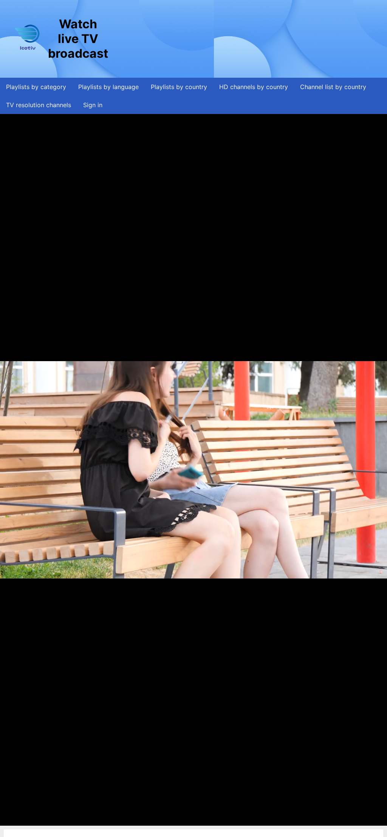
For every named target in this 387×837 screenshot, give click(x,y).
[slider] (191, 819)
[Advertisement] (247, 39)
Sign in (92, 105)
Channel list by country (333, 87)
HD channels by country (253, 87)
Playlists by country (179, 87)
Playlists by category (36, 87)
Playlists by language (108, 87)
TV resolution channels (38, 105)
